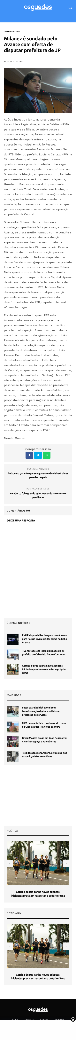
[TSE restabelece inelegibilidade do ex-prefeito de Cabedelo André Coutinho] (13, 654)
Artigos (44, 1020)
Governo (59, 1020)
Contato (29, 1020)
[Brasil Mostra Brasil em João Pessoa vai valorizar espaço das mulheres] (13, 741)
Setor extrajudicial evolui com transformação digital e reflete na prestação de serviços (41, 711)
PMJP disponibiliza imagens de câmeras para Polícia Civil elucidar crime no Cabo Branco (44, 639)
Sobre (15, 1020)
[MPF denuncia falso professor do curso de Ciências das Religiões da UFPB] (13, 727)
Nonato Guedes (12, 31)
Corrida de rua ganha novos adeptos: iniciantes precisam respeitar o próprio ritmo (43, 669)
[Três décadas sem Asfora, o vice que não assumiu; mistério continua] (13, 756)
